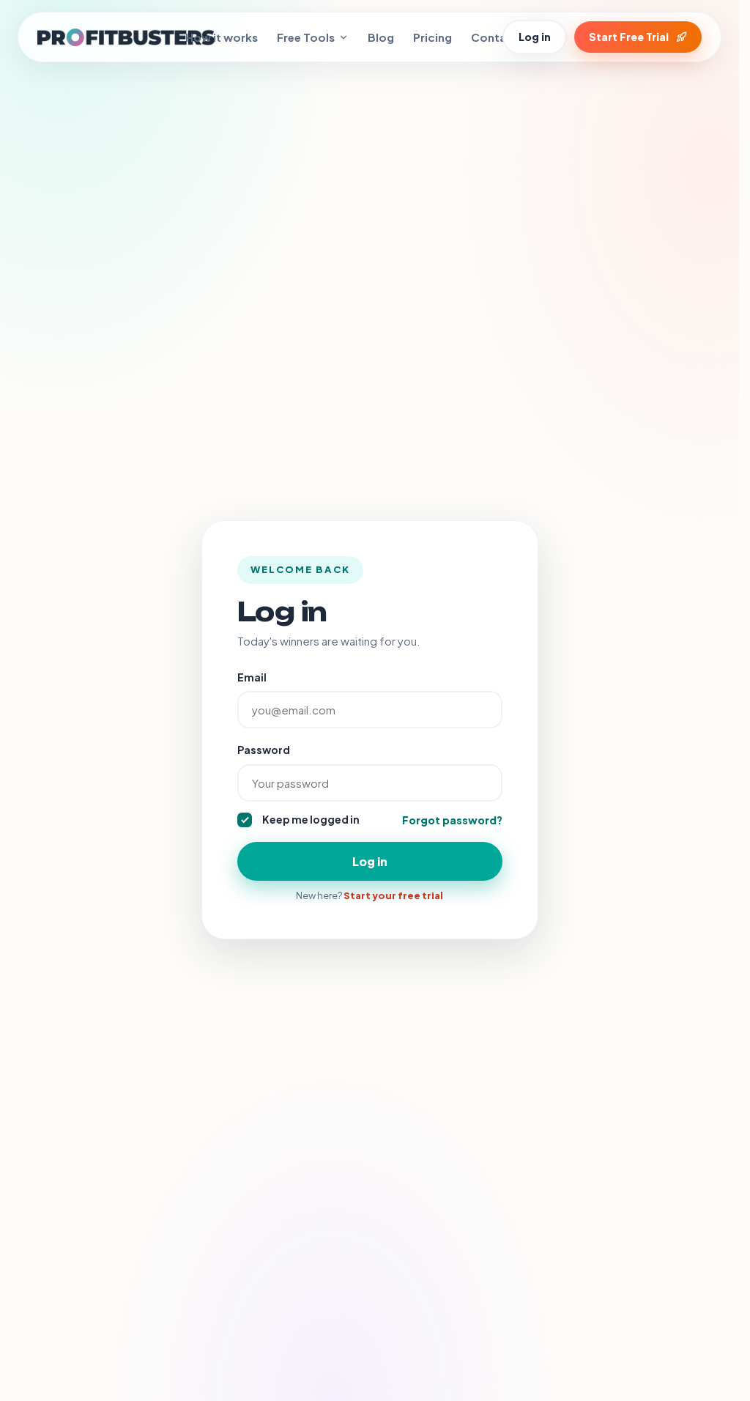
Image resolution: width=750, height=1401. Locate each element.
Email (252, 677)
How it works (221, 37)
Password (263, 749)
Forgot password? (452, 820)
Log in (535, 36)
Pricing (432, 37)
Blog (381, 37)
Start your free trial (393, 895)
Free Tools (306, 37)
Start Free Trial (629, 36)
